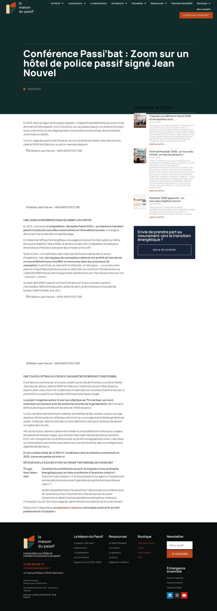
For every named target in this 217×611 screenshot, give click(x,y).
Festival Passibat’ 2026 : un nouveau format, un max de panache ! (171, 153)
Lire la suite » (157, 144)
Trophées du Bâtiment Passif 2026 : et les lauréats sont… (170, 117)
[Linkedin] (170, 595)
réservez (76, 507)
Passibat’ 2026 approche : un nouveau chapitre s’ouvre (166, 199)
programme (61, 507)
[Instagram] (177, 595)
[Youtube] (184, 595)
